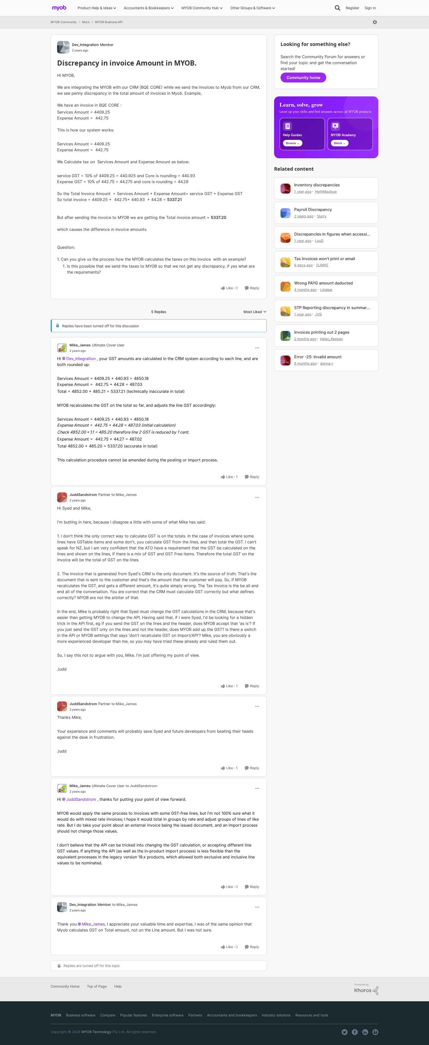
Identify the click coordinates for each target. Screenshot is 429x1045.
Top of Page (97, 986)
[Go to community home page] (59, 8)
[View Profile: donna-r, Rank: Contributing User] (285, 360)
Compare (107, 1015)
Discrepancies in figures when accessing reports (333, 234)
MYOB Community (64, 22)
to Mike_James (124, 494)
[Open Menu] (374, 22)
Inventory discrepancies (317, 184)
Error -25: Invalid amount (318, 356)
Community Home (65, 986)
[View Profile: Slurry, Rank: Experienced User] (285, 213)
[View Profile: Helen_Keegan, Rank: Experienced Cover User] (285, 336)
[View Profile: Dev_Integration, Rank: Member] (63, 47)
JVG (318, 314)
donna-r (326, 363)
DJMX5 (322, 265)
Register (352, 8)
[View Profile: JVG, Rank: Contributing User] (285, 311)
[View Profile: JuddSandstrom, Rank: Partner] (62, 497)
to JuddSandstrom (141, 786)
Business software (80, 1015)
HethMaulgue (326, 191)
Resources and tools (311, 1015)
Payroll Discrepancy (313, 209)
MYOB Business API (109, 22)
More (86, 22)
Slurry (321, 216)
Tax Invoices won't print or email (324, 258)
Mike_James (80, 345)
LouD (319, 241)
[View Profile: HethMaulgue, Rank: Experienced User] (285, 189)
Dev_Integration (85, 44)
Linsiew (326, 289)
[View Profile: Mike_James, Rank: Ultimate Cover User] (62, 348)
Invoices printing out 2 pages (322, 332)
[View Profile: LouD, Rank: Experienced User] (285, 238)
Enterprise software (167, 1015)
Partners (195, 1015)
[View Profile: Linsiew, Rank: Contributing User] (285, 287)
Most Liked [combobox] (255, 312)
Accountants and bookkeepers (232, 1015)
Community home (303, 77)
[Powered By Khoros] (366, 989)
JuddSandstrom (83, 494)
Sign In (370, 8)
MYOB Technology (96, 1032)
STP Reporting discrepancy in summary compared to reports (331, 307)
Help (118, 986)
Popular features (133, 1015)
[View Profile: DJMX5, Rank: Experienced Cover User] (285, 262)
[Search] (338, 8)
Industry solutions (276, 1015)
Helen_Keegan (331, 339)
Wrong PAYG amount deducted (323, 283)
